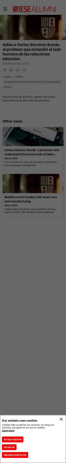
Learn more (8, 430)
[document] (33, 439)
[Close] (61, 419)
